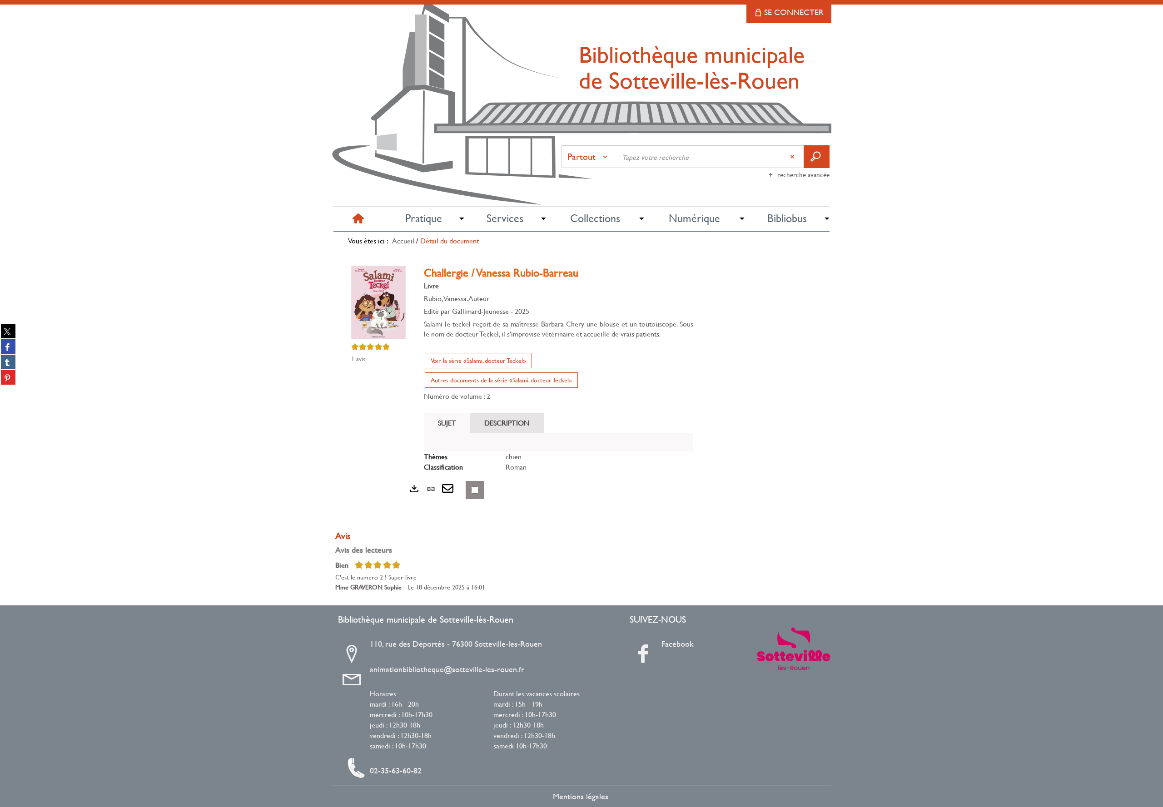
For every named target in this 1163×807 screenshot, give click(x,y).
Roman (516, 466)
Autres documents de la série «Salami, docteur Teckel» (501, 380)
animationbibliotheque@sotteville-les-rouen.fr (447, 669)
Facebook (677, 644)
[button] (423, 218)
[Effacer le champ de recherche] (793, 156)
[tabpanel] (558, 461)
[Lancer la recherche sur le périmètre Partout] (817, 156)
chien (514, 456)
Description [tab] (507, 422)
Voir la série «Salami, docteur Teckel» (478, 360)
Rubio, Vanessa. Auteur (456, 298)
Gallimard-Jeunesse (480, 311)
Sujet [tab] (447, 422)
